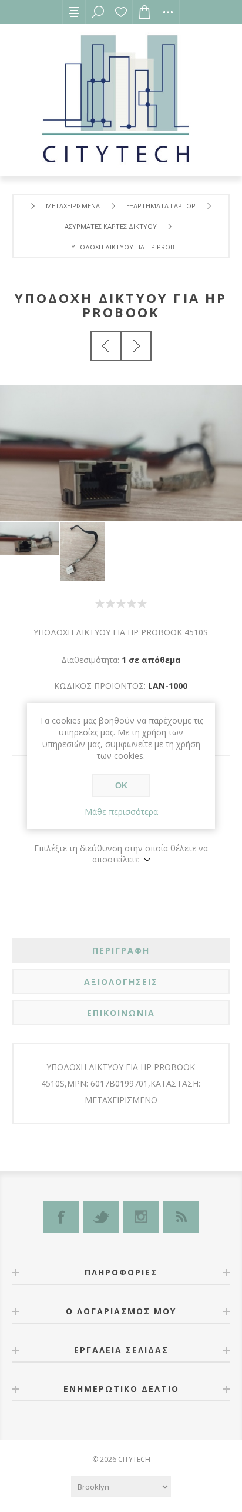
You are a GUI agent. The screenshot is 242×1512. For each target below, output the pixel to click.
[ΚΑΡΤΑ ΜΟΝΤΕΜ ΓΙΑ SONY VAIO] (136, 346)
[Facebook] (61, 1217)
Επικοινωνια (121, 1012)
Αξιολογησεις (121, 981)
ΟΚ (121, 785)
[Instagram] (141, 1217)
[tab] (121, 950)
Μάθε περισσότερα (121, 811)
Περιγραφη (121, 950)
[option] (30, 538)
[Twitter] (101, 1217)
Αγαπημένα (121, 12)
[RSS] (181, 1217)
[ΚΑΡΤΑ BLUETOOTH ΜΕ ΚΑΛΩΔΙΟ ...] (105, 346)
